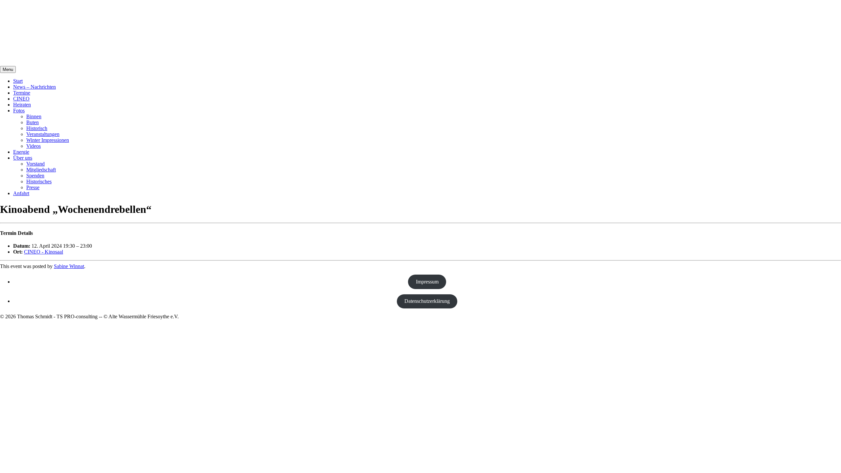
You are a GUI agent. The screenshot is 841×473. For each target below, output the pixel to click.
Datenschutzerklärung (427, 301)
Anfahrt (21, 193)
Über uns (22, 158)
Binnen (33, 116)
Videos (33, 146)
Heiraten (22, 104)
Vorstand (35, 164)
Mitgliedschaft (41, 169)
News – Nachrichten (34, 87)
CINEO (21, 98)
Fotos (19, 110)
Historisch (36, 128)
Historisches (39, 181)
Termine (21, 93)
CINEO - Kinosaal (43, 252)
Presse (32, 187)
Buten (32, 122)
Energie (21, 152)
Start (18, 81)
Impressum (427, 281)
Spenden (35, 175)
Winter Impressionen (47, 140)
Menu (8, 69)
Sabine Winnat (69, 266)
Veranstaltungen (42, 134)
